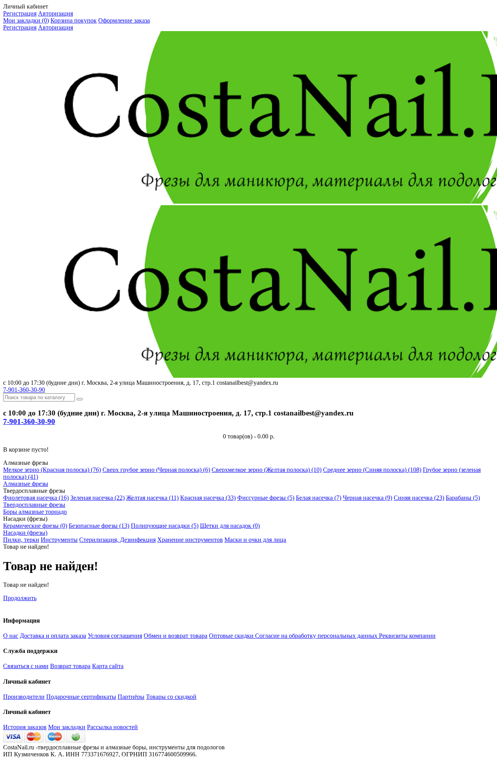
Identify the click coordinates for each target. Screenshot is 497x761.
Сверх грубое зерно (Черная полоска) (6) (156, 469)
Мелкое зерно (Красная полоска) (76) (52, 469)
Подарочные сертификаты (81, 696)
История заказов (25, 727)
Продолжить (19, 598)
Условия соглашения (115, 635)
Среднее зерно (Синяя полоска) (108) (372, 469)
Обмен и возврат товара (175, 635)
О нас (10, 635)
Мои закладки (66, 727)
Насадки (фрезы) (25, 532)
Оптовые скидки (232, 635)
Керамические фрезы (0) (35, 525)
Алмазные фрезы (25, 483)
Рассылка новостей (112, 727)
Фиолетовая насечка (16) (36, 497)
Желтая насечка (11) (152, 497)
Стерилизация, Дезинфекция (117, 539)
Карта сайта (107, 666)
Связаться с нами (26, 666)
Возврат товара (70, 666)
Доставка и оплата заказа (53, 635)
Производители (24, 696)
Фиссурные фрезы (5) (265, 497)
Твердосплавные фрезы (34, 504)
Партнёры (131, 696)
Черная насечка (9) (367, 497)
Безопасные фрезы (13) (99, 525)
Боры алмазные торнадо (35, 511)
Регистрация (19, 13)
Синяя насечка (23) (419, 497)
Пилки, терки (21, 539)
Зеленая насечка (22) (97, 497)
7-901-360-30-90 (24, 389)
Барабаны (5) (463, 497)
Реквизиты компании (407, 635)
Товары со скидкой (171, 696)
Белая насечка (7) (318, 497)
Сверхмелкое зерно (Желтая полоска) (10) (266, 469)
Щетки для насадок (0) (230, 525)
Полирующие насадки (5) (164, 525)
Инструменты (59, 539)
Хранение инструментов (190, 539)
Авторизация (55, 13)
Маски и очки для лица (255, 539)
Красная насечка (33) (208, 497)
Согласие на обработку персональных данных (317, 635)
